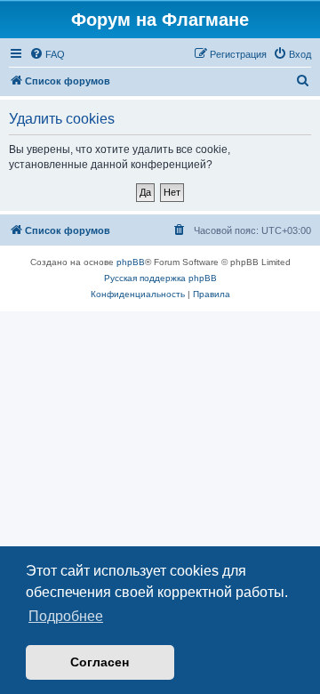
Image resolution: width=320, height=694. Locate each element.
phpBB (130, 262)
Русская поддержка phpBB (160, 278)
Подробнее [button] (65, 616)
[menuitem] (47, 54)
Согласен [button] (99, 662)
